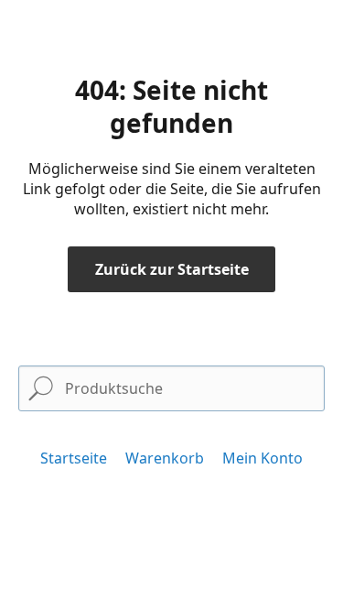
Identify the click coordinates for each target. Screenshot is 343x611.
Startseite (73, 458)
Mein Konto (262, 458)
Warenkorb (164, 458)
